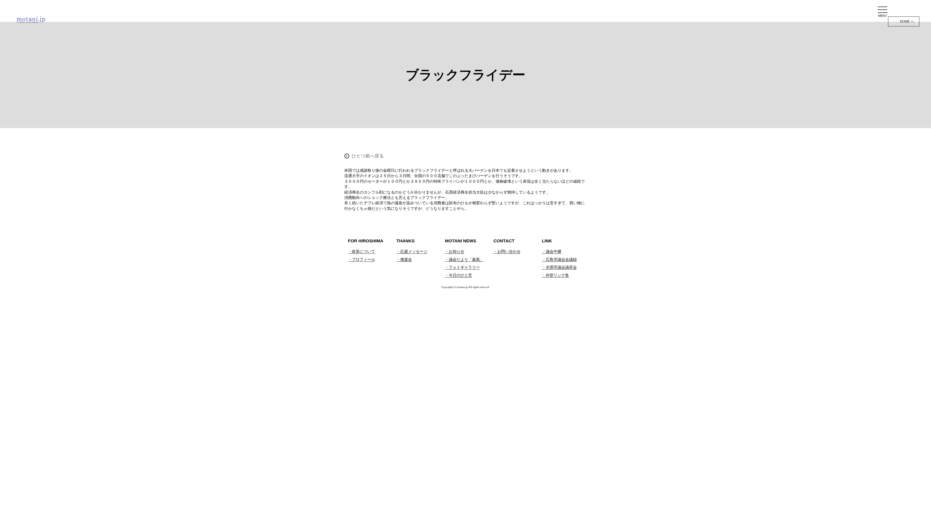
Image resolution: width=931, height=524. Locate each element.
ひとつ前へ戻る (368, 155)
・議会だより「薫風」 (464, 259)
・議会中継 (551, 251)
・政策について (361, 251)
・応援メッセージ (411, 251)
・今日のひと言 (458, 275)
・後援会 (404, 259)
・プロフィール (361, 259)
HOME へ (907, 21)
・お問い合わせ (507, 251)
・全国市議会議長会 (559, 267)
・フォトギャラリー (462, 267)
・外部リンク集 (555, 275)
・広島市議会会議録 (559, 259)
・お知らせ (454, 251)
